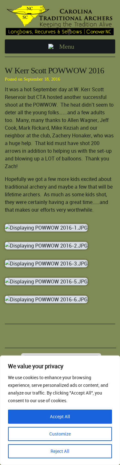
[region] (60, 410)
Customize (60, 434)
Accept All (60, 416)
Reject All (60, 451)
